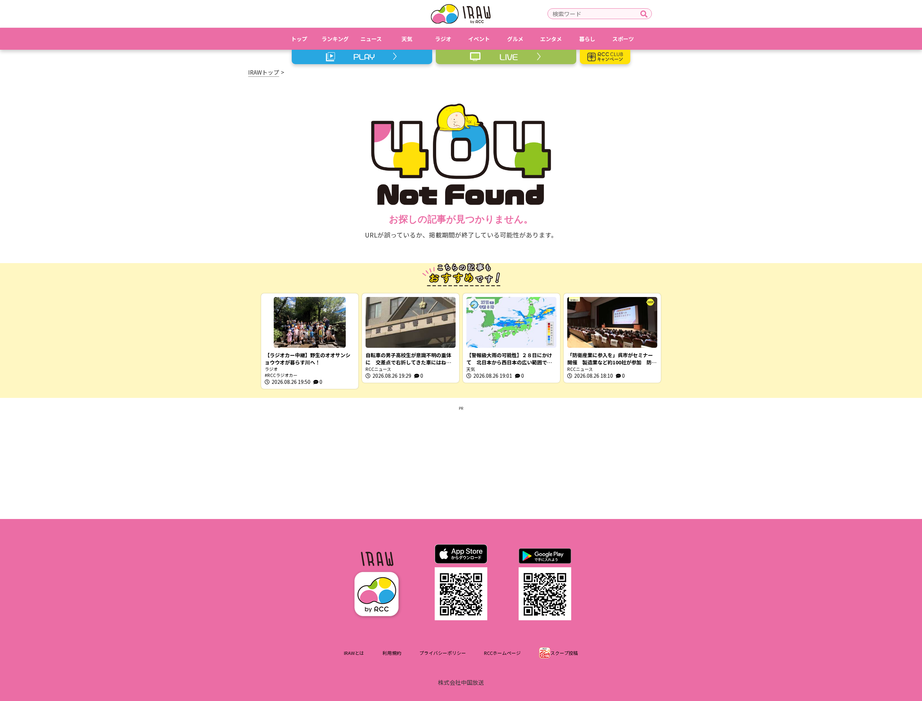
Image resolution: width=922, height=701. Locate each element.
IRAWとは (354, 652)
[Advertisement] (461, 461)
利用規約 (391, 652)
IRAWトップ (263, 72)
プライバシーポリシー (442, 652)
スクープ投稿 (564, 652)
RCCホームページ (502, 652)
